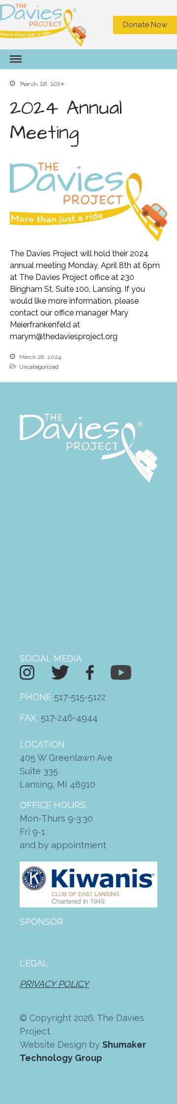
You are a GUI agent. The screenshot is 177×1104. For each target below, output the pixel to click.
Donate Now (145, 24)
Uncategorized (39, 366)
